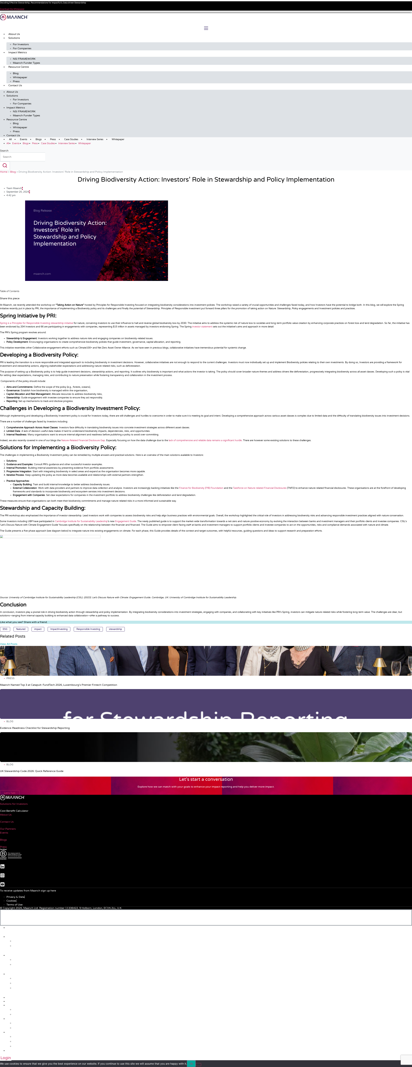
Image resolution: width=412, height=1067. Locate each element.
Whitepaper (20, 77)
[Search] (5, 165)
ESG (5, 629)
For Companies (22, 48)
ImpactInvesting (59, 629)
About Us (14, 34)
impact (38, 629)
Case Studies (71, 139)
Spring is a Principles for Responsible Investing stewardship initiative (36, 323)
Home (3, 171)
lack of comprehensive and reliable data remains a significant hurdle (205, 440)
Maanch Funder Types (26, 63)
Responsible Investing (88, 629)
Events (23, 139)
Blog (16, 73)
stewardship (115, 629)
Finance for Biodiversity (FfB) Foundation (201, 488)
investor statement (202, 326)
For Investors (21, 44)
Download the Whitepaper (12, 9)
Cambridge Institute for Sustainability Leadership (81, 521)
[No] (198, 1064)
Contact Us (15, 85)
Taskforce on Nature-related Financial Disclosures (260, 488)
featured (20, 629)
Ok (191, 1063)
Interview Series (95, 139)
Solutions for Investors (14, 804)
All (10, 139)
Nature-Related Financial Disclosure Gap (83, 440)
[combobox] (22, 156)
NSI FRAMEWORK (24, 58)
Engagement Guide (125, 521)
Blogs (39, 139)
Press (16, 81)
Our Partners (8, 828)
